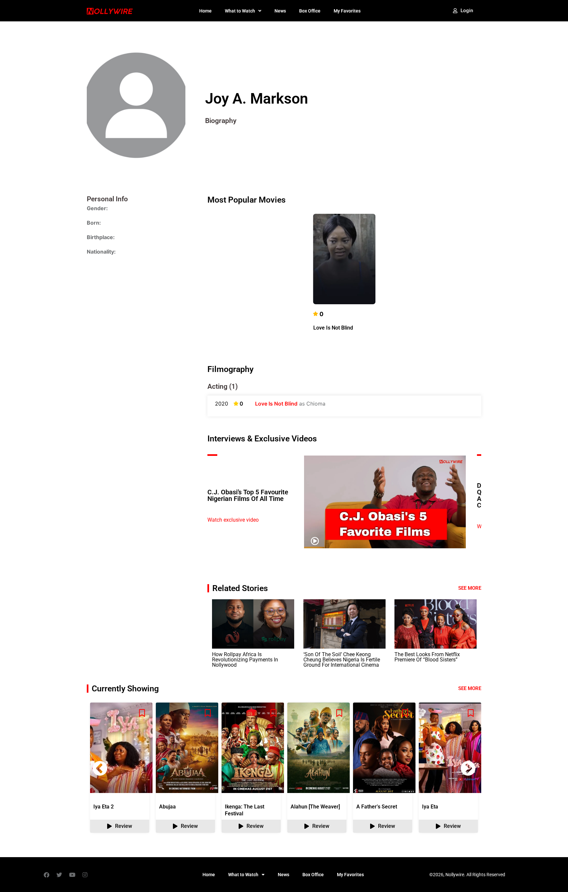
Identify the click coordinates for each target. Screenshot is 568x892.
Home (205, 10)
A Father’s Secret (376, 807)
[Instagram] (84, 874)
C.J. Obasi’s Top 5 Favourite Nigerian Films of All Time (247, 495)
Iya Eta (430, 807)
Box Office (309, 10)
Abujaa (167, 807)
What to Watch (240, 10)
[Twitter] (59, 874)
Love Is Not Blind (333, 328)
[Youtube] (72, 874)
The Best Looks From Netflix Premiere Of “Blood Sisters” (427, 657)
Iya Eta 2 (103, 807)
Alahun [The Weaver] (315, 807)
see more (469, 688)
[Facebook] (46, 874)
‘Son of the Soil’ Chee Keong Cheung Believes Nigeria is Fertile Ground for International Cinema (341, 659)
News (280, 10)
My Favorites (347, 10)
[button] (468, 768)
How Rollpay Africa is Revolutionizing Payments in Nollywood (245, 659)
